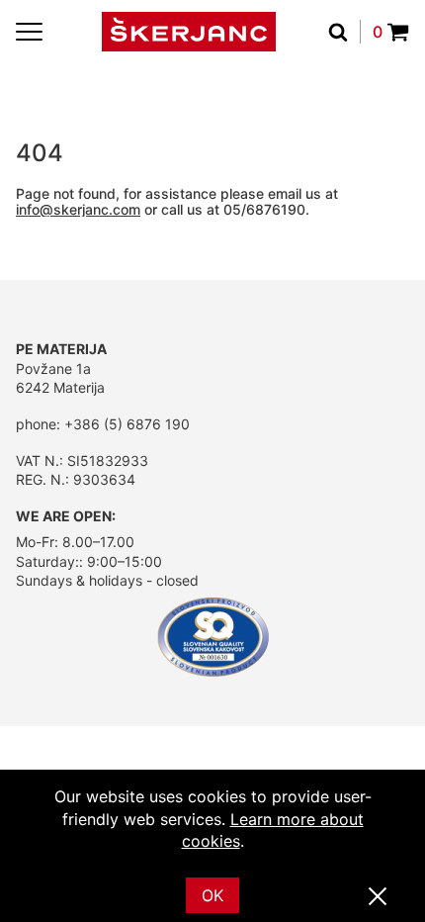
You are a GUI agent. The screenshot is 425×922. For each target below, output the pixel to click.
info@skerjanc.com (78, 209)
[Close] (377, 897)
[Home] (189, 31)
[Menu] (29, 31)
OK (212, 895)
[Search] (344, 32)
